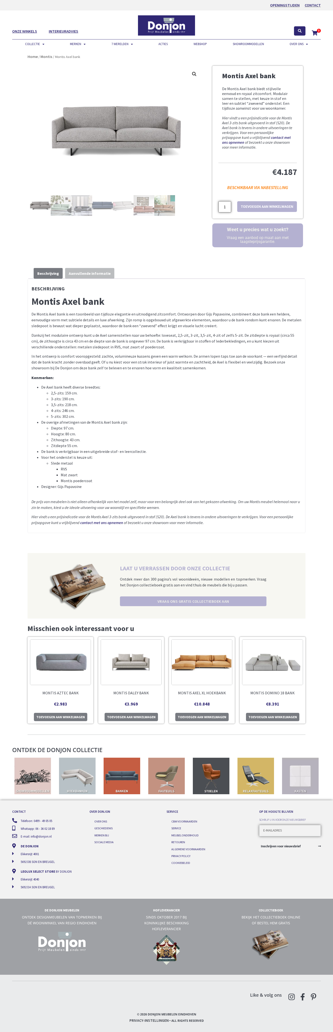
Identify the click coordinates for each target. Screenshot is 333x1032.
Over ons (297, 44)
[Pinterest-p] (313, 997)
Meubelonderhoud (185, 835)
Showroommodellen (248, 44)
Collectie (32, 44)
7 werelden (119, 44)
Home (33, 56)
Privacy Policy (180, 856)
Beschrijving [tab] (48, 273)
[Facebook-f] (302, 997)
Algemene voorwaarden (188, 849)
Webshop (200, 44)
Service (176, 828)
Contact (313, 5)
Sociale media (104, 842)
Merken (75, 44)
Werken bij (101, 835)
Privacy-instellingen (149, 1020)
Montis (46, 56)
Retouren (178, 842)
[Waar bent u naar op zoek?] (299, 31)
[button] (194, 74)
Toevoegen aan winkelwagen (267, 207)
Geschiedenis (103, 828)
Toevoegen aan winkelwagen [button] (60, 717)
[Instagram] (291, 997)
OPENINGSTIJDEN (285, 5)
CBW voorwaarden (184, 821)
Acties (163, 44)
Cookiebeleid (180, 863)
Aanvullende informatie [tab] (90, 273)
